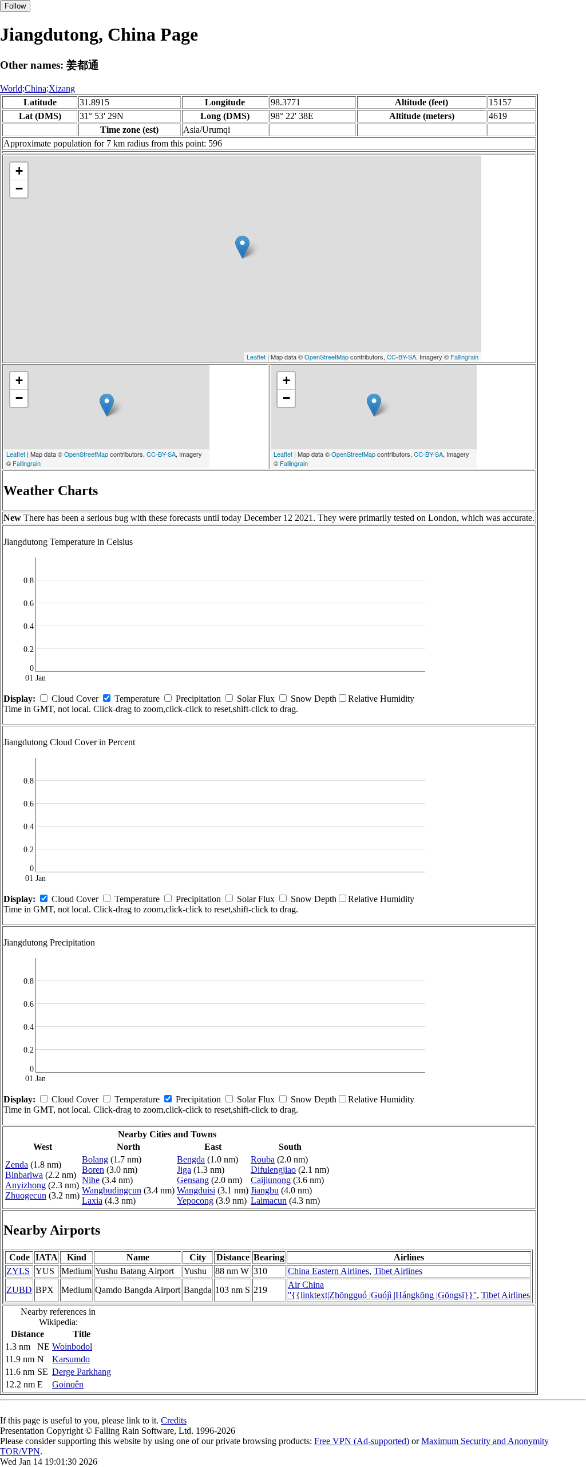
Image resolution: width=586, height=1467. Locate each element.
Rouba (263, 1159)
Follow (15, 6)
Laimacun (269, 1200)
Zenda (16, 1164)
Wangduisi (196, 1190)
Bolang (95, 1159)
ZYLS (18, 1271)
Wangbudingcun (111, 1190)
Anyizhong (25, 1185)
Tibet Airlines (398, 1271)
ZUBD (19, 1290)
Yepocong (195, 1200)
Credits (174, 1420)
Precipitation (198, 698)
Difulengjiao (273, 1170)
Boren (93, 1170)
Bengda (191, 1159)
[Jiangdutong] (242, 247)
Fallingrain (464, 356)
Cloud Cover (75, 698)
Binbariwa (24, 1175)
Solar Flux (256, 698)
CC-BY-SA (401, 356)
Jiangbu (265, 1190)
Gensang (193, 1180)
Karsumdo (71, 1359)
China (35, 88)
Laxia (92, 1200)
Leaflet (256, 356)
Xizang (62, 88)
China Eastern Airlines (328, 1271)
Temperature (137, 698)
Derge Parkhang (81, 1372)
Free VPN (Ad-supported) (361, 1441)
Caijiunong (271, 1180)
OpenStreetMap (326, 356)
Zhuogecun (25, 1195)
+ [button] (19, 171)
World (11, 88)
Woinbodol (72, 1346)
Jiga (184, 1170)
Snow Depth (313, 698)
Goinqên (68, 1384)
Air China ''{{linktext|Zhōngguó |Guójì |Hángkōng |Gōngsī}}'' (382, 1290)
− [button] (19, 188)
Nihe (91, 1180)
